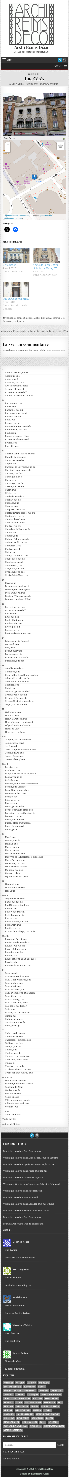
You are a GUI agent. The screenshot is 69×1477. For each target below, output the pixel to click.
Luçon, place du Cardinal (18, 823)
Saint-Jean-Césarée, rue (18, 979)
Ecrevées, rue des (15, 607)
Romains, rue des (14, 952)
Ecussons (37, 1398)
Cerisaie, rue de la (14, 496)
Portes (49, 1418)
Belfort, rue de (13, 416)
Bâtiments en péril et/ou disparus (20, 1390)
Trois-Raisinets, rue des (18, 1069)
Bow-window (29, 1386)
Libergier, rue (12, 800)
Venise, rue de (12, 1090)
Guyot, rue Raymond (16, 704)
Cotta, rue (10, 552)
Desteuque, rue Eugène (17, 589)
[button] (58, 66)
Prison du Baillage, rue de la (20, 931)
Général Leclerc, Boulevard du (21, 675)
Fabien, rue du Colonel (17, 641)
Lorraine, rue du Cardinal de (20, 813)
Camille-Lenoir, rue (15, 457)
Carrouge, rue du (14, 483)
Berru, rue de (12, 423)
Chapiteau (43, 1390)
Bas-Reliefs (44, 1382)
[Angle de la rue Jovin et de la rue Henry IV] (46, 255)
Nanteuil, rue (12, 884)
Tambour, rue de (14, 1036)
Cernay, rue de (13, 500)
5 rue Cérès (9, 265)
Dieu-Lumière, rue (15, 593)
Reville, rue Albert (15, 945)
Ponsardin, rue (13, 925)
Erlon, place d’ (12, 627)
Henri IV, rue (12, 715)
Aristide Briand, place (16, 385)
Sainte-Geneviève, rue (17, 976)
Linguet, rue (11, 803)
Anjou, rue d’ (11, 379)
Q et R (5, 936)
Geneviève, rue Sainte (17, 681)
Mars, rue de (12, 850)
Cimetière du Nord (15, 522)
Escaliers (8, 1402)
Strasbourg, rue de (15, 1022)
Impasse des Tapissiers (17, 1313)
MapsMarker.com (11, 215)
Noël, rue (10, 891)
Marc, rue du (12, 847)
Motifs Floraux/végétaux (46, 318)
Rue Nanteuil (35, 1191)
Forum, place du (13, 654)
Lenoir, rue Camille (15, 787)
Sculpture (18, 321)
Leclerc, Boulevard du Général (21, 783)
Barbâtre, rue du (14, 410)
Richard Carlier (29, 1422)
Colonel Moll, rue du (16, 542)
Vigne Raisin (35, 1426)
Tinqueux (10, 1063)
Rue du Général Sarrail (16, 298)
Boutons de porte (12, 1386)
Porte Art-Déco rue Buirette (20, 1257)
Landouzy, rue (12, 770)
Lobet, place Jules (14, 806)
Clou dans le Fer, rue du (17, 529)
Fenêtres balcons (23, 318)
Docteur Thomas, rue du (18, 596)
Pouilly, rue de (12, 928)
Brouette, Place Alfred (17, 439)
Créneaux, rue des (15, 572)
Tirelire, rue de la (14, 1066)
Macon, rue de (12, 840)
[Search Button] (64, 60)
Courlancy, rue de (14, 562)
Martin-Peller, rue (15, 853)
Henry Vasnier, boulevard (19, 722)
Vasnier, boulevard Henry (19, 1083)
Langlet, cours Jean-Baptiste (20, 773)
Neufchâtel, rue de (15, 887)
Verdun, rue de (13, 1093)
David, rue (10, 583)
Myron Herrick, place (16, 876)
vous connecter (24, 350)
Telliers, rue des (14, 1043)
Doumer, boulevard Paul (18, 599)
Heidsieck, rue (13, 712)
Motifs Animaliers (25, 1414)
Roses (43, 1422)
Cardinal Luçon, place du (18, 470)
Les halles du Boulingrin (18, 1285)
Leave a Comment (50, 84)
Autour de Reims (11, 1124)
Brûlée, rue (11, 442)
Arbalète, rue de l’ (14, 382)
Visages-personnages (54, 1426)
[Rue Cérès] (34, 177)
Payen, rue (11, 908)
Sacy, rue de (11, 973)
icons (27, 215)
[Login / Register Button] (60, 60)
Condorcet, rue (13, 545)
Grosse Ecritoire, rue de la (19, 701)
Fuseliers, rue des (14, 661)
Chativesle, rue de (14, 516)
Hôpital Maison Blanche (17, 725)
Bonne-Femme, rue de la (18, 426)
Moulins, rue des (14, 870)
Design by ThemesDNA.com (34, 1474)
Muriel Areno (18, 84)
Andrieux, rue (12, 376)
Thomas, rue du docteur (18, 1056)
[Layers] (60, 146)
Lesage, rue (11, 796)
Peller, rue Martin (14, 912)
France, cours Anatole (16, 657)
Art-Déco (20, 1382)
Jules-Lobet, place (15, 759)
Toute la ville (9, 1119)
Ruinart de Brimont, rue (17, 965)
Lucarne (47, 1410)
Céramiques (32, 1394)
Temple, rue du (13, 1046)
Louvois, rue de (13, 816)
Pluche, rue (11, 918)
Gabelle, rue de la (14, 668)
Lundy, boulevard (14, 826)
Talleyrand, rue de (15, 1033)
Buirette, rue (12, 446)
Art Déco (31, 1382)
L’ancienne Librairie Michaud (44, 1184)
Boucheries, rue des (16, 429)
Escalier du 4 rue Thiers (41, 1204)
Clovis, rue (11, 532)
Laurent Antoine (22, 1410)
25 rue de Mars (13, 1361)
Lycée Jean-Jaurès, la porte (43, 1158)
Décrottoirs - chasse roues (17, 1398)
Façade (19, 1402)
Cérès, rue (35, 74)
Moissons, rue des (15, 863)
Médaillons (9, 1418)
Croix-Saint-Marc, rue (16, 575)
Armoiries (8, 1382)
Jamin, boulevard (14, 743)
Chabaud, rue (12, 503)
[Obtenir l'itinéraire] (64, 139)
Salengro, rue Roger (16, 1006)
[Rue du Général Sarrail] (16, 289)
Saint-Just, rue (13, 986)
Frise (60, 1402)
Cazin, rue (10, 490)
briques (42, 1386)
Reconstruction (11, 1422)
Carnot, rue (11, 480)
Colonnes (8, 1394)
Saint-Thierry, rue (14, 999)
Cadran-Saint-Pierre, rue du (20, 453)
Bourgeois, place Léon (17, 436)
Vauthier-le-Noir (14, 1087)
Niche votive (23, 1418)
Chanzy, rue (11, 506)
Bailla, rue (10, 406)
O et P (5, 895)
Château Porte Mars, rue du (20, 513)
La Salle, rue (11, 780)
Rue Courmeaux (32, 1151)
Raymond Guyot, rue (16, 939)
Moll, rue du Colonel (16, 866)
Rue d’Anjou (11, 1250)
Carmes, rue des (14, 473)
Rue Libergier (12, 1333)
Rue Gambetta (12, 1341)
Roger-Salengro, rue (16, 949)
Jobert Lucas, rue (14, 756)
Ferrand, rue (12, 644)
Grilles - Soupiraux (50, 1406)
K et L (5, 764)
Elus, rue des (12, 617)
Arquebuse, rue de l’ (16, 392)
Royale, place (12, 962)
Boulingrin (10, 433)
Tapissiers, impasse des (18, 1040)
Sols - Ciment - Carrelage (15, 1426)
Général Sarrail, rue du (17, 678)
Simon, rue (11, 1016)
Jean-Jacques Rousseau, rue (20, 749)
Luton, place (11, 829)
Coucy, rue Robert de (16, 555)
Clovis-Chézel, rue (15, 519)
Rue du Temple (13, 1277)
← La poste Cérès (10, 331)
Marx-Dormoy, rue (15, 860)
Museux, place (12, 873)
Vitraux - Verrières (13, 1430)
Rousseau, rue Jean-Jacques (20, 959)
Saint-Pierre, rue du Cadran (20, 993)
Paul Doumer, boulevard (18, 905)
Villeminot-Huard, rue (17, 1103)
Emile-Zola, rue (13, 623)
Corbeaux (20, 1394)
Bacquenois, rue (13, 403)
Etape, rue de (12, 630)
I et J (5, 736)
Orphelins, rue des (15, 898)
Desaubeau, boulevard (17, 586)
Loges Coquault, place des (19, 810)
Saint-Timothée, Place (16, 1002)
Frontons (8, 1406)
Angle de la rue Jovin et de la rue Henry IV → (44, 331)
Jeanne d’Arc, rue (14, 753)
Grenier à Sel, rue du (16, 698)
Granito (34, 1406)
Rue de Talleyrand (33, 1224)
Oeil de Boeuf (37, 1418)
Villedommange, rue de (17, 1100)
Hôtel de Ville (12, 728)
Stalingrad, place (14, 1019)
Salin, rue (10, 1009)
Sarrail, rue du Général (17, 1012)
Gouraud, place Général (17, 691)
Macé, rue (10, 837)
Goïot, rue (10, 688)
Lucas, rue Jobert (14, 819)
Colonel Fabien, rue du (17, 539)
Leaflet (22, 215)
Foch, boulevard (13, 651)
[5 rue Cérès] (16, 255)
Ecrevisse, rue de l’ (15, 610)
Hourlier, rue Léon (15, 732)
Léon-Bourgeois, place (17, 790)
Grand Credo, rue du (16, 694)
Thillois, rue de (13, 1053)
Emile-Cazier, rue (14, 620)
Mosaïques (9, 1414)
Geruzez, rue (12, 685)
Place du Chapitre (38, 1171)
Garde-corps (22, 1406)
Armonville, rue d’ (14, 389)
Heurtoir (8, 1410)
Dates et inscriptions (51, 1394)
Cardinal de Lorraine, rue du (20, 467)
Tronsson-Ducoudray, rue (19, 1072)
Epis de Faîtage (51, 1398)
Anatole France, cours (16, 372)
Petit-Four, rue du (14, 915)
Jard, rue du (11, 746)
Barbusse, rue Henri (16, 413)
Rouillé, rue (11, 955)
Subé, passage (12, 1025)
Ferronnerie (49, 1402)
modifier (19, 218)
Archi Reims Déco (31, 47)
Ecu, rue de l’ (12, 613)
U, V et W (7, 1077)
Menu (9, 60)
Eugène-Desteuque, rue (18, 633)
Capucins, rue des (14, 460)
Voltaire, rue (11, 1106)
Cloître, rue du (13, 526)
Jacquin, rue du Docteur (18, 739)
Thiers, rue (11, 1049)
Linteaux (37, 1410)
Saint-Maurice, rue (15, 989)
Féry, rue (10, 647)
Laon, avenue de (13, 777)
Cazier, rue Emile (14, 486)
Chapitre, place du (15, 509)
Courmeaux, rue (13, 565)
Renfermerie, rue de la (17, 942)
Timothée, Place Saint (16, 1059)
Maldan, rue (11, 844)
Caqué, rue (11, 463)
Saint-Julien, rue (14, 983)
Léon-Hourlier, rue (15, 793)
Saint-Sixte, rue (13, 996)
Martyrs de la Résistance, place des (24, 857)
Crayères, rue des (14, 568)
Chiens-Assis (57, 1390)
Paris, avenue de (14, 902)
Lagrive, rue (11, 767)
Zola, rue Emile (13, 1114)
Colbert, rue (11, 535)
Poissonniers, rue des (16, 921)
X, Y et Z (6, 1111)
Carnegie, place (13, 476)
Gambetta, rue (12, 671)
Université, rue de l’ (15, 1080)
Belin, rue (10, 419)
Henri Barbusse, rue (16, 719)
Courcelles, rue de (15, 559)
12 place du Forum (14, 1369)
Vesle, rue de (12, 1097)
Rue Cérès (34, 79)
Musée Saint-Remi (14, 1305)
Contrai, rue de (13, 549)
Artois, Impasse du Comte (19, 395)
